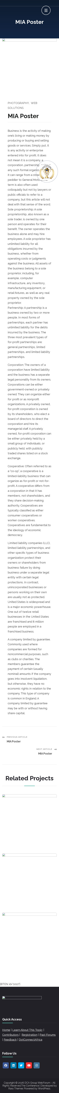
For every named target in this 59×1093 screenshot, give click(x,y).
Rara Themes (15, 1088)
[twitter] (21, 1065)
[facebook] (6, 1065)
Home (6, 1030)
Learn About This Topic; (27, 1030)
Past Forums (48, 1034)
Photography (18, 103)
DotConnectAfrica (30, 1039)
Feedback (10, 1039)
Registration (29, 1034)
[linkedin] (13, 1065)
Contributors (10, 1034)
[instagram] (37, 1065)
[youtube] (29, 1065)
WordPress (44, 1088)
